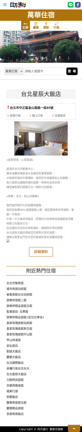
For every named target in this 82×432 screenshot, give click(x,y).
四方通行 (42, 429)
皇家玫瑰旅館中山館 (19, 334)
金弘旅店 (12, 345)
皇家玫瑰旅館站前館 (19, 323)
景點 (46, 27)
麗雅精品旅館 (15, 408)
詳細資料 (41, 252)
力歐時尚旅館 (15, 380)
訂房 (25, 27)
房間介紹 (15, 115)
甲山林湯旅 (13, 340)
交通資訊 (60, 115)
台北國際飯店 (15, 362)
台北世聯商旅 (15, 283)
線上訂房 (37, 115)
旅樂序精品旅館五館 (19, 306)
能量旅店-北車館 (17, 311)
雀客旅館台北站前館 (19, 294)
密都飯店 (12, 397)
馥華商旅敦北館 (16, 402)
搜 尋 (72, 71)
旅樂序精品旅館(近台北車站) (25, 317)
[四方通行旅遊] (18, 6)
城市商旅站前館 (16, 289)
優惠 (36, 27)
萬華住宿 (41, 15)
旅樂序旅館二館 (16, 300)
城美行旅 (12, 391)
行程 (56, 27)
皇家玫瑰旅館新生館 (19, 328)
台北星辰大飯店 (16, 374)
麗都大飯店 (13, 357)
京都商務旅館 (15, 385)
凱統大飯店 (13, 351)
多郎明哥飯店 (15, 414)
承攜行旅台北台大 (17, 368)
